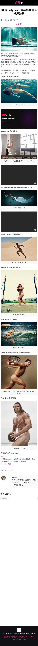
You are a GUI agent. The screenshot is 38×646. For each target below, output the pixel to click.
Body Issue (14, 53)
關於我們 (14, 637)
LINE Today (22, 639)
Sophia (5, 20)
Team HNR (29, 637)
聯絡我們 (7, 637)
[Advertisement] (19, 522)
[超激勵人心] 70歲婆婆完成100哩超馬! (13, 461)
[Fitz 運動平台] (19, 2)
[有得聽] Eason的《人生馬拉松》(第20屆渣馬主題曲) (18, 459)
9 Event (14, 639)
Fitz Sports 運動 (6, 464)
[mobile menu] (35, 2)
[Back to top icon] (19, 630)
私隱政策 (22, 637)
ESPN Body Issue (12, 453)
